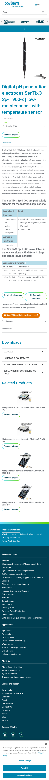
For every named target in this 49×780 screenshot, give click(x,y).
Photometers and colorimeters (15, 584)
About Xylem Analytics (12, 667)
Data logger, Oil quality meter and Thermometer (22, 618)
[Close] (46, 744)
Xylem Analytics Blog (11, 541)
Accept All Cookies (24, 775)
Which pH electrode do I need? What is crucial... (23, 534)
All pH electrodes (14, 295)
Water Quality (8, 608)
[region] (24, 760)
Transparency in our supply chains (16, 677)
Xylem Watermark (9, 674)
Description (6, 143)
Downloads (7, 690)
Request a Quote (11, 135)
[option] (9, 21)
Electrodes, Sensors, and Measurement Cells (21, 564)
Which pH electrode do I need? (22, 315)
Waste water (7, 644)
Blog (4, 717)
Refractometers (9, 594)
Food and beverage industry (14, 647)
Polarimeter (7, 587)
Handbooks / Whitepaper (13, 693)
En (38, 5)
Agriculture (6, 631)
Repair (4, 700)
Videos (5, 720)
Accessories (7, 329)
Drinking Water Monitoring (13, 611)
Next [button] (47, 22)
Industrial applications (11, 654)
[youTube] (13, 735)
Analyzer (5, 561)
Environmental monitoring (13, 641)
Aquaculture (7, 634)
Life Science (7, 651)
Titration (5, 598)
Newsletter (6, 710)
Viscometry (7, 604)
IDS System (7, 567)
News (4, 713)
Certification (7, 703)
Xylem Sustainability (11, 670)
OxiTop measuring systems (14, 574)
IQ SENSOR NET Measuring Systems (18, 571)
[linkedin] (5, 735)
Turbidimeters (8, 601)
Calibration (6, 697)
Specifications (7, 321)
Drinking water (8, 637)
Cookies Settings (24, 761)
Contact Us (7, 707)
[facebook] (21, 735)
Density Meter (8, 614)
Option (4, 122)
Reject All (24, 768)
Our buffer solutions (37, 297)
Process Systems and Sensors (15, 591)
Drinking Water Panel (11, 537)
